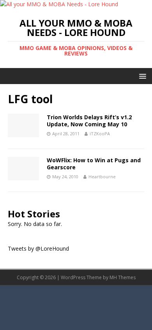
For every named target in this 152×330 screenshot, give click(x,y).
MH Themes (123, 277)
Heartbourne (102, 176)
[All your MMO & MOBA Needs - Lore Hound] (59, 4)
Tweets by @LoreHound (38, 248)
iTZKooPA (100, 133)
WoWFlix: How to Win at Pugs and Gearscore (94, 163)
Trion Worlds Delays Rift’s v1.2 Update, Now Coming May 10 (89, 120)
